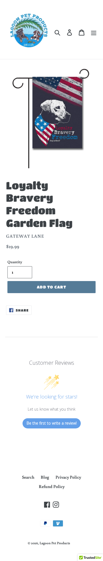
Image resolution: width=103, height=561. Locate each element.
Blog (45, 477)
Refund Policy (52, 486)
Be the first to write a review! (52, 423)
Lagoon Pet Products (55, 543)
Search (28, 477)
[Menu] (94, 32)
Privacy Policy (68, 477)
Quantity (14, 261)
